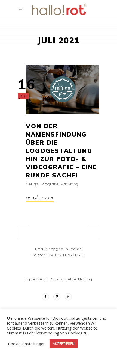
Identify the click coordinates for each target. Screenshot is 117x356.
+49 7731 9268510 (67, 255)
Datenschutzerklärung (71, 279)
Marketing (69, 184)
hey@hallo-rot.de (65, 249)
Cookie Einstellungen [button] (26, 343)
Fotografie (49, 184)
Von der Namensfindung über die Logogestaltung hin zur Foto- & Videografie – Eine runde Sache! (61, 150)
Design (32, 184)
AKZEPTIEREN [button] (64, 343)
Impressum (35, 279)
